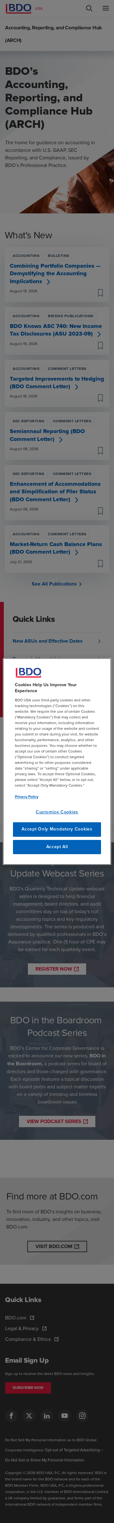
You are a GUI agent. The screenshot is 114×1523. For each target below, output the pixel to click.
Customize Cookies (57, 812)
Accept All (57, 847)
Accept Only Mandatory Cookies (57, 829)
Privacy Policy (26, 796)
